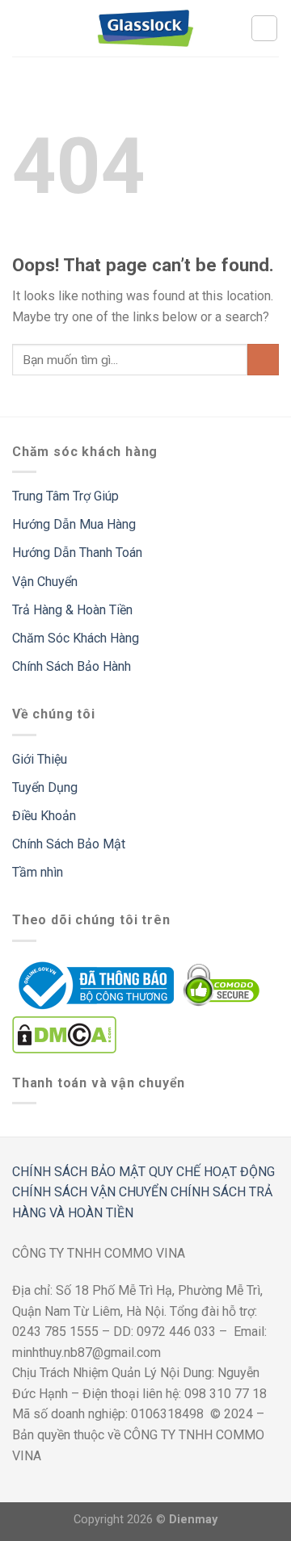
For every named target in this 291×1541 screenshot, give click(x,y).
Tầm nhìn (37, 872)
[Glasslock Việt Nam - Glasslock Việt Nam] (145, 28)
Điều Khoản (44, 815)
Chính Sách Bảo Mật (68, 844)
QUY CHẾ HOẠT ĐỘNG (212, 1171)
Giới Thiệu (39, 759)
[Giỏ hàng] (264, 28)
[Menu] (22, 28)
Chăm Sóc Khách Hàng (75, 638)
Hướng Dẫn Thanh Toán (77, 552)
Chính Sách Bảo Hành (71, 666)
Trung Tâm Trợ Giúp (65, 496)
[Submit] (263, 359)
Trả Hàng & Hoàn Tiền (72, 610)
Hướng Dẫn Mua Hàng (74, 524)
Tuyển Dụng (45, 787)
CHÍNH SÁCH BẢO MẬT (79, 1171)
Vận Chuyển (45, 581)
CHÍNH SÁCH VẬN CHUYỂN (89, 1192)
